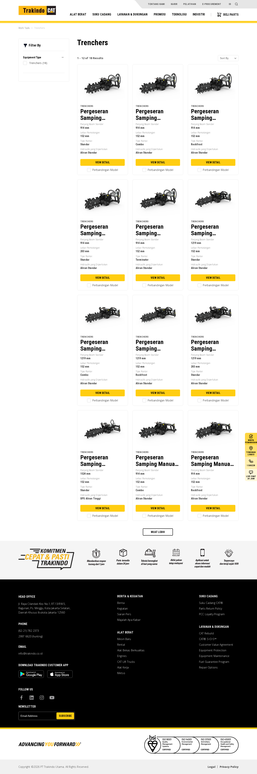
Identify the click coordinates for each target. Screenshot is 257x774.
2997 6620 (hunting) (30, 636)
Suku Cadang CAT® (211, 603)
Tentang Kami (156, 4)
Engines (122, 656)
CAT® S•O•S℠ (208, 639)
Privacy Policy (229, 766)
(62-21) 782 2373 (28, 630)
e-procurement (211, 4)
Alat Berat (78, 14)
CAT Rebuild (206, 633)
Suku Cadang (101, 14)
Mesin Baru (124, 639)
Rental (121, 644)
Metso (121, 673)
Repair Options (208, 667)
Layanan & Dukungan (132, 14)
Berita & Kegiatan (130, 596)
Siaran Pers (124, 614)
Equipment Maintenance (214, 656)
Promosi (160, 14)
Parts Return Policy (210, 608)
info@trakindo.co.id (30, 653)
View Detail (102, 162)
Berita (121, 603)
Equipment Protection (212, 650)
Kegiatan (122, 608)
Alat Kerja (123, 667)
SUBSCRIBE (65, 715)
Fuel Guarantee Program (214, 662)
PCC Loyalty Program (212, 614)
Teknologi (179, 14)
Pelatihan (189, 4)
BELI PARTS (231, 14)
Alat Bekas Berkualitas (131, 650)
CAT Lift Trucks (126, 662)
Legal (211, 766)
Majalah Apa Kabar (129, 620)
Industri (199, 14)
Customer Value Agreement (216, 644)
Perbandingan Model (105, 170)
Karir (174, 4)
